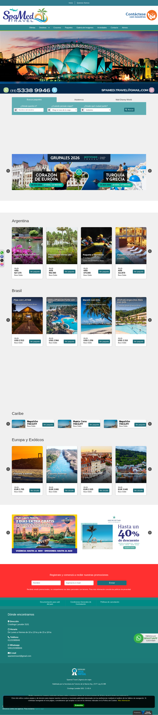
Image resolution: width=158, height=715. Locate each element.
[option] (79, 62)
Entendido (79, 705)
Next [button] (150, 171)
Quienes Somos (83, 3)
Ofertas (32, 28)
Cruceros (57, 28)
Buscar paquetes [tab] (34, 100)
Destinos (42, 28)
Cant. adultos (44, 128)
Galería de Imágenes (85, 28)
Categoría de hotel (21, 128)
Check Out (130, 119)
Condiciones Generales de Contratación (80, 603)
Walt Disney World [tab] (124, 100)
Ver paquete (35, 272)
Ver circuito (34, 490)
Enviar (112, 583)
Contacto (114, 28)
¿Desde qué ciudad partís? (96, 106)
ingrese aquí (39, 709)
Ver (48, 425)
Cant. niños (67, 128)
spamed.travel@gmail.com (19, 656)
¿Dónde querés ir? (28, 106)
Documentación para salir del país (50, 603)
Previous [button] (8, 171)
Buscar (130, 110)
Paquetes (69, 28)
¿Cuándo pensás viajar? (62, 106)
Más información (124, 701)
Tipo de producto (61, 119)
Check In (96, 119)
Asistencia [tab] (79, 100)
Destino (27, 119)
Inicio (71, 3)
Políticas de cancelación (109, 602)
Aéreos (125, 28)
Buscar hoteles (132, 132)
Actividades (102, 28)
